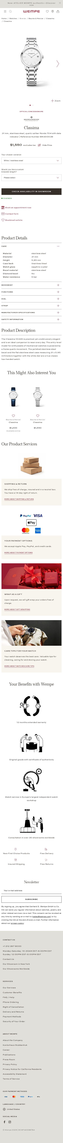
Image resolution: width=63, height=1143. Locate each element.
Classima (13, 422)
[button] (16, 208)
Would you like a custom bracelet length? (12, 170)
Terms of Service (11, 1079)
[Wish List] (47, 11)
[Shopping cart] (58, 11)
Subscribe (31, 899)
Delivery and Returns (13, 1012)
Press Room (9, 1059)
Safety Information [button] (12, 319)
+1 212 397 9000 (12, 946)
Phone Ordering (11, 1002)
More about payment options (18, 553)
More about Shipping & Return (19, 499)
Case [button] (4, 246)
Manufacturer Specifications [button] (18, 313)
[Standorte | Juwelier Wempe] (52, 11)
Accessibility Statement (15, 1074)
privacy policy (17, 923)
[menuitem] (5, 11)
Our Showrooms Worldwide (16, 969)
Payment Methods (12, 1016)
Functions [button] (7, 292)
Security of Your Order (14, 1021)
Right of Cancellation (13, 1007)
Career (6, 1050)
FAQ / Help (8, 997)
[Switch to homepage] (31, 11)
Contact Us (8, 959)
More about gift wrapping (17, 609)
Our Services (9, 988)
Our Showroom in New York (16, 964)
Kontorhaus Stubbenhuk (15, 1045)
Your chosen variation (11, 155)
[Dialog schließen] (60, 3)
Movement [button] (7, 285)
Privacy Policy (10, 1064)
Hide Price (47, 145)
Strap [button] (4, 306)
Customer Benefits (12, 992)
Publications (9, 1055)
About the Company (13, 1040)
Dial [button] (3, 299)
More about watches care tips (19, 666)
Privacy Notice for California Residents (22, 1069)
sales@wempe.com (42, 917)
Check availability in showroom (31, 191)
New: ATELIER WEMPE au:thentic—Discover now (32, 4)
